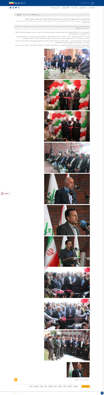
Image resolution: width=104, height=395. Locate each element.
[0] (86, 379)
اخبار (55, 386)
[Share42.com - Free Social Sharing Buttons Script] (79, 382)
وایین (41, 386)
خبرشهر (59, 386)
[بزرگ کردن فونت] (23, 15)
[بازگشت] (15, 379)
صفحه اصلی (92, 8)
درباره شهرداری (82, 8)
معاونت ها (74, 8)
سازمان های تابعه (55, 8)
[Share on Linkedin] (84, 382)
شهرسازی (51, 386)
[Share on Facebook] (88, 382)
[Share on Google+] (86, 382)
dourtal (15, 393)
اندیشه (31, 386)
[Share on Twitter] (82, 382)
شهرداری (75, 386)
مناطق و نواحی (65, 8)
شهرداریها (36, 386)
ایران (46, 386)
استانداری (70, 386)
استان (64, 386)
